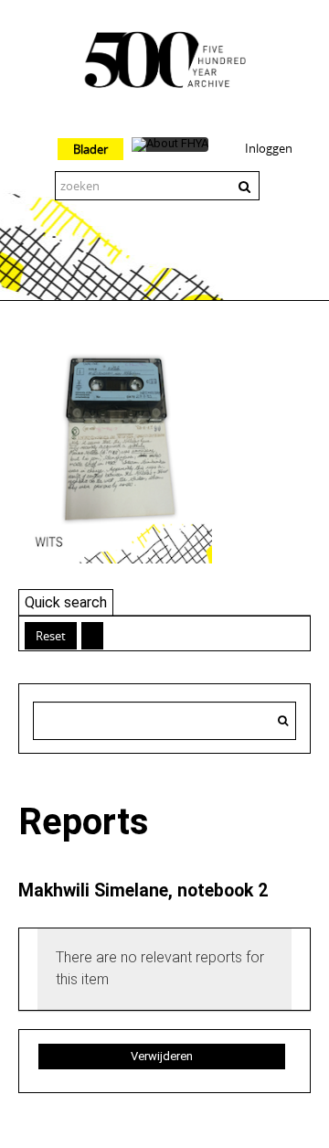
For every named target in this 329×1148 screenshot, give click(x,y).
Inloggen (268, 148)
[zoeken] (282, 720)
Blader (90, 149)
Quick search (66, 602)
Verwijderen (162, 1056)
